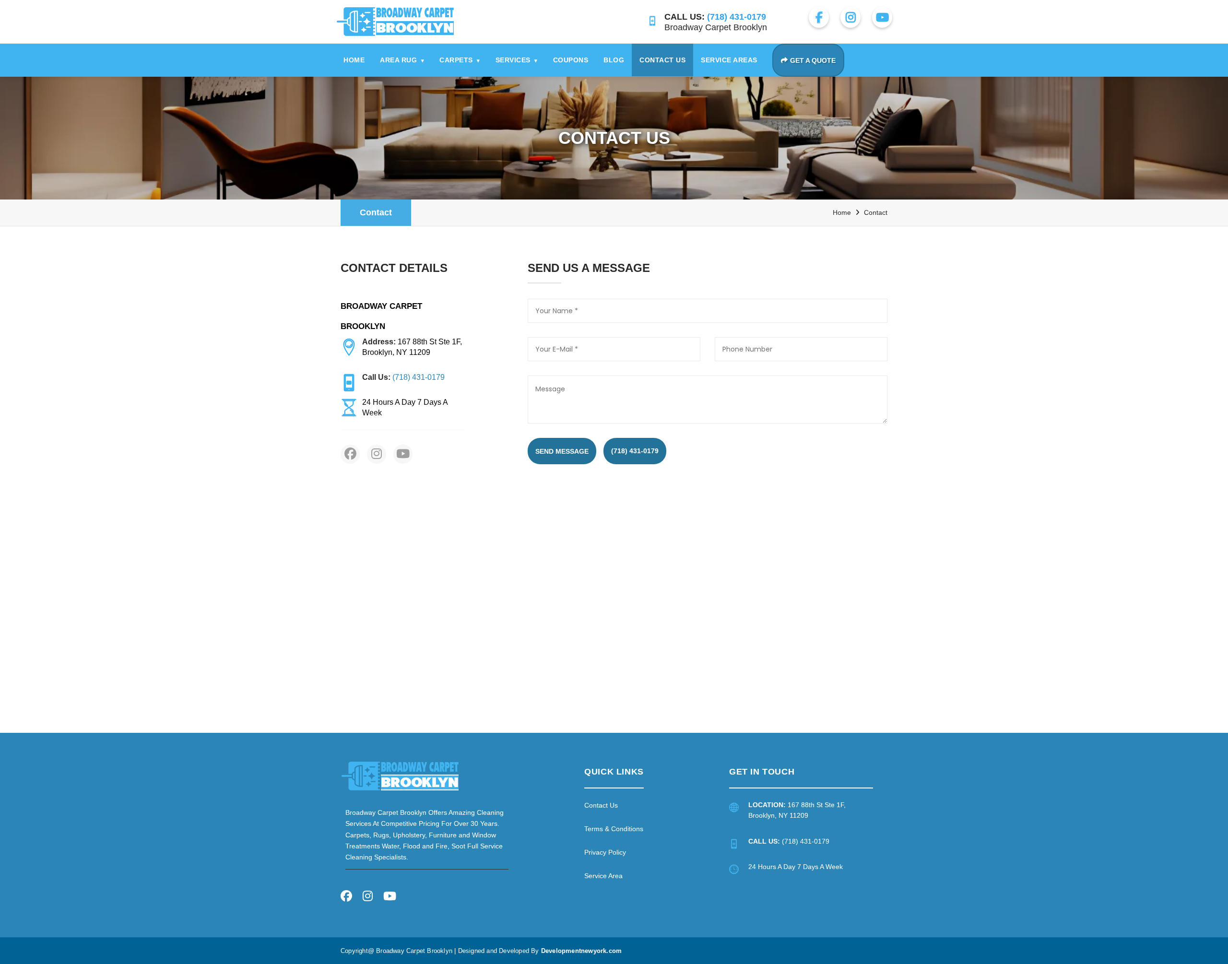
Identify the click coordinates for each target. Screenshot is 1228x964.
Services (517, 60)
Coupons (571, 60)
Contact (376, 212)
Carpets (459, 60)
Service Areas (729, 60)
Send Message (562, 451)
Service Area (603, 876)
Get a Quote (813, 60)
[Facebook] (346, 897)
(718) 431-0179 (635, 451)
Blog (613, 60)
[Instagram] (368, 897)
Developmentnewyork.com (581, 950)
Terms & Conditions (613, 829)
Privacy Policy (605, 852)
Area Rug (402, 60)
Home (354, 60)
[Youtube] (389, 897)
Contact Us (662, 60)
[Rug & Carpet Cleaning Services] (400, 776)
